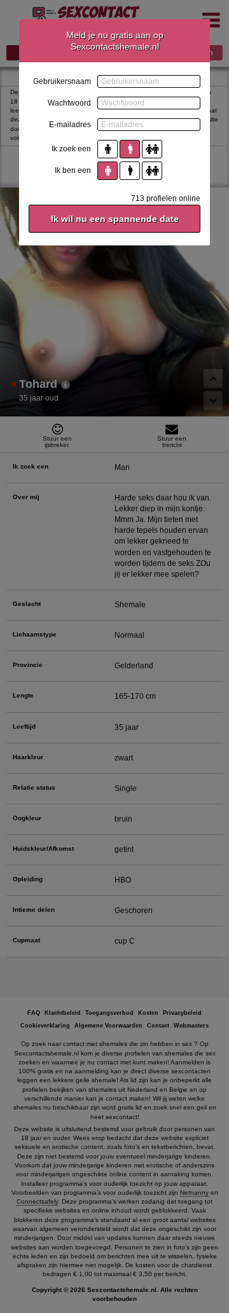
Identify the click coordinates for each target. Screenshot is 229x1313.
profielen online (165, 198)
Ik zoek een (71, 148)
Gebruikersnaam (62, 81)
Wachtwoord (69, 103)
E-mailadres (70, 124)
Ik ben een (73, 170)
